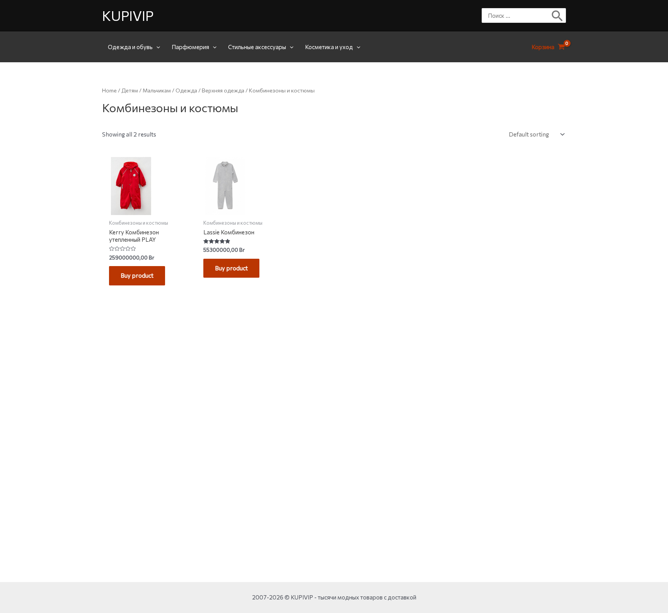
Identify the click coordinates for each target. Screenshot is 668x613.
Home (109, 90)
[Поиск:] (518, 15)
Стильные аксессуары (257, 46)
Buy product (137, 275)
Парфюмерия (190, 46)
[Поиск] (558, 15)
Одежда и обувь (130, 46)
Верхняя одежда (223, 90)
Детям (129, 90)
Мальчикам (157, 90)
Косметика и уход (329, 46)
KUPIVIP (127, 15)
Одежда (186, 90)
